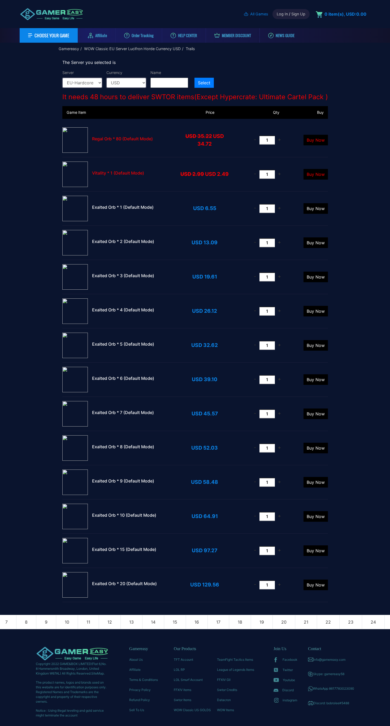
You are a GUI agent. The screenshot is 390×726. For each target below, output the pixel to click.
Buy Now (316, 140)
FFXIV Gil (224, 680)
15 (175, 622)
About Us (136, 660)
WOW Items (225, 710)
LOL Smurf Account (188, 680)
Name (155, 72)
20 (284, 622)
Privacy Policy (140, 690)
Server (68, 72)
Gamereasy (69, 48)
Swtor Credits (227, 690)
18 (240, 622)
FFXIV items (182, 690)
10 (67, 622)
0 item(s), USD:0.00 (345, 14)
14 (153, 622)
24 (373, 622)
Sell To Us (136, 710)
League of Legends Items (235, 670)
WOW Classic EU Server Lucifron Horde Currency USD (132, 48)
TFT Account (183, 660)
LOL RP (179, 670)
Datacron (224, 700)
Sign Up (298, 14)
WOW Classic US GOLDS (192, 710)
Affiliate (135, 670)
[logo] (51, 14)
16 (196, 622)
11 (88, 622)
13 (131, 622)
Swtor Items (182, 700)
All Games (259, 14)
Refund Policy (139, 700)
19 (261, 622)
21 (306, 622)
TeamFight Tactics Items (235, 660)
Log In (282, 14)
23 (350, 622)
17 (218, 622)
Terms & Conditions (143, 680)
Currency (114, 72)
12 (109, 622)
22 (328, 622)
